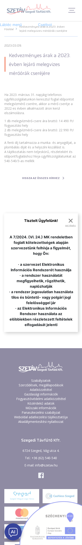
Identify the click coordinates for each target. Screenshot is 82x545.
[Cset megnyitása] (13, 531)
